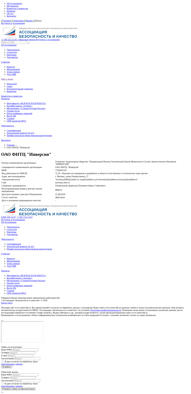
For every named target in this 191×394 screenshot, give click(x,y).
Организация (7, 358)
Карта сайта (6, 303)
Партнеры (11, 55)
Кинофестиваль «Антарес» (19, 106)
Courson (10, 118)
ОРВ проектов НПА (16, 121)
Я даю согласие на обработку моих (19, 362)
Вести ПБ (11, 116)
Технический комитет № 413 (20, 133)
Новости (11, 67)
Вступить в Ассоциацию (13, 23)
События (5, 62)
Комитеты (11, 91)
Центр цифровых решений (19, 113)
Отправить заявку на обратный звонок (18, 389)
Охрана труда (13, 111)
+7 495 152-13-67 (9, 39)
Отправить (6, 367)
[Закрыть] (2, 392)
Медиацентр (13, 6)
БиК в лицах (7, 79)
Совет (9, 86)
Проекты (11, 11)
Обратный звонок (27, 39)
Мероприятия (13, 69)
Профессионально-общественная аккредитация (29, 135)
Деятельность (13, 50)
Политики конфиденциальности (105, 310)
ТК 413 (10, 13)
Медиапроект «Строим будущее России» (26, 108)
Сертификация (14, 130)
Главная (11, 145)
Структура (12, 52)
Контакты (11, 16)
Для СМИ (11, 74)
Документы (12, 57)
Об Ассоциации (14, 3)
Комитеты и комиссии (17, 8)
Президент (12, 84)
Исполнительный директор (20, 89)
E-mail (4, 355)
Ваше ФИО (6, 349)
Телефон (5, 352)
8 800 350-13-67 (8, 217)
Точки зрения (13, 72)
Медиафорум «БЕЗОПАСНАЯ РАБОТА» (26, 103)
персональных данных (12, 364)
